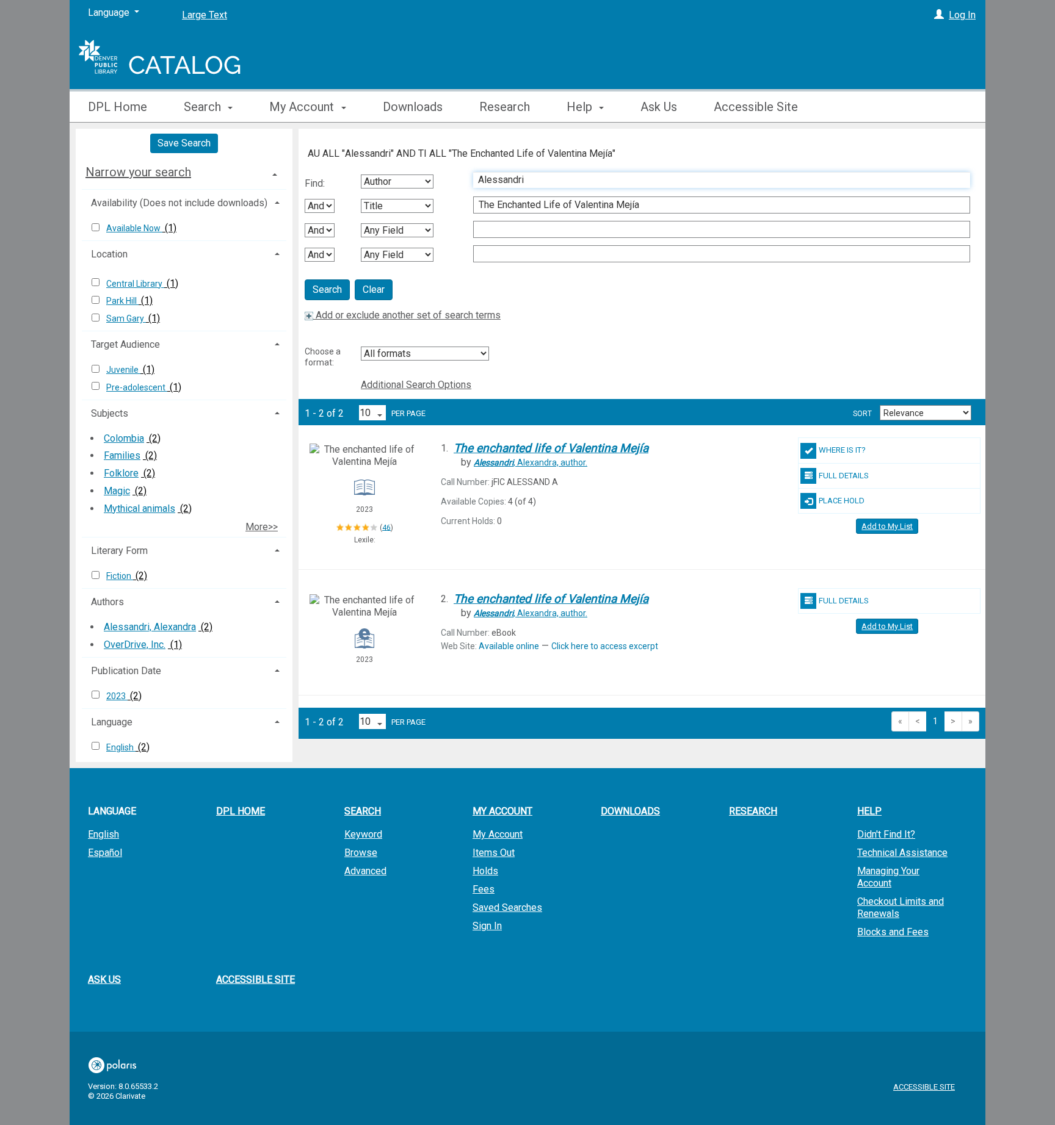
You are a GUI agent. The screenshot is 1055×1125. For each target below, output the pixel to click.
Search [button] (204, 106)
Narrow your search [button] (138, 172)
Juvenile (123, 370)
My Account (498, 834)
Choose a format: (323, 357)
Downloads (413, 106)
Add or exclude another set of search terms (407, 315)
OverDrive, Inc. (134, 644)
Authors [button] (107, 602)
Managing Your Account (888, 877)
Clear (374, 289)
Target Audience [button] (125, 344)
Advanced (365, 871)
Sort (862, 413)
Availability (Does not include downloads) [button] (179, 203)
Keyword (363, 834)
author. (530, 462)
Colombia (124, 438)
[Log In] (939, 15)
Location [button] (109, 254)
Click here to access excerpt (604, 646)
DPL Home (117, 106)
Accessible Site (756, 106)
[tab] (184, 172)
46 (386, 527)
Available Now (134, 228)
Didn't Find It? (886, 834)
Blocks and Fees (893, 932)
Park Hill (122, 301)
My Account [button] (303, 106)
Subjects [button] (109, 413)
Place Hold (842, 500)
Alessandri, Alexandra (150, 627)
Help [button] (581, 106)
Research (504, 106)
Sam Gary (126, 318)
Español (105, 852)
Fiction (119, 576)
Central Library (135, 284)
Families (122, 455)
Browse (360, 852)
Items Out (494, 852)
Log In (962, 15)
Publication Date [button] (126, 671)
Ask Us (658, 106)
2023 (117, 696)
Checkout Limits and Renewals (900, 907)
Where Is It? (842, 450)
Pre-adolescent (136, 387)
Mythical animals (139, 508)
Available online (509, 646)
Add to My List (887, 526)
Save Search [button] (184, 143)
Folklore (121, 473)
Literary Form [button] (119, 550)
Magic (117, 491)
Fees (484, 889)
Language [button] (111, 722)
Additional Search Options (416, 384)
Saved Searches (507, 907)
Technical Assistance (902, 852)
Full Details (844, 475)
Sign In (487, 926)
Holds (485, 871)
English (121, 747)
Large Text (204, 15)
